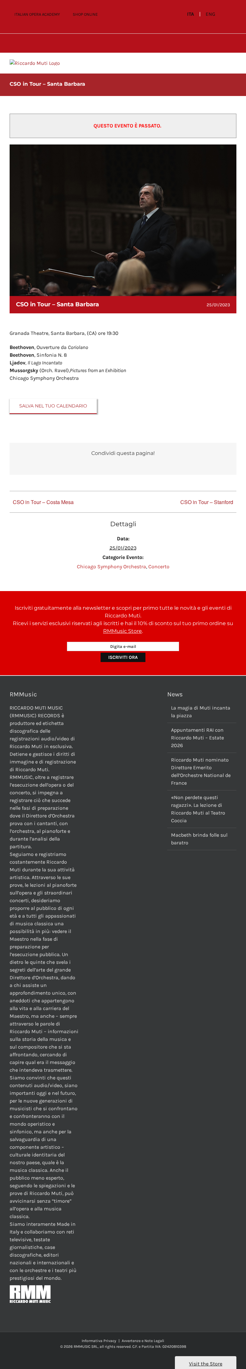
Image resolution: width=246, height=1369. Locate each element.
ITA (190, 14)
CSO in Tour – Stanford (206, 502)
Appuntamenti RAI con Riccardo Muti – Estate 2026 (197, 737)
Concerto (158, 566)
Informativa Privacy (99, 1340)
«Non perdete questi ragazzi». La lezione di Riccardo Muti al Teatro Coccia (198, 809)
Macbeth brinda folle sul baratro (199, 839)
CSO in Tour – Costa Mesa (43, 502)
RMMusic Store (122, 631)
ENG (210, 14)
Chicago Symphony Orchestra (111, 566)
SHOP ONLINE (85, 14)
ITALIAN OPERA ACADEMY (37, 14)
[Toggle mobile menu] (233, 62)
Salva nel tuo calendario (53, 406)
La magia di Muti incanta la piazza (200, 712)
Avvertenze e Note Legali (143, 1340)
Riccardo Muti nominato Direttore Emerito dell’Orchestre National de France (201, 771)
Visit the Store (205, 1364)
